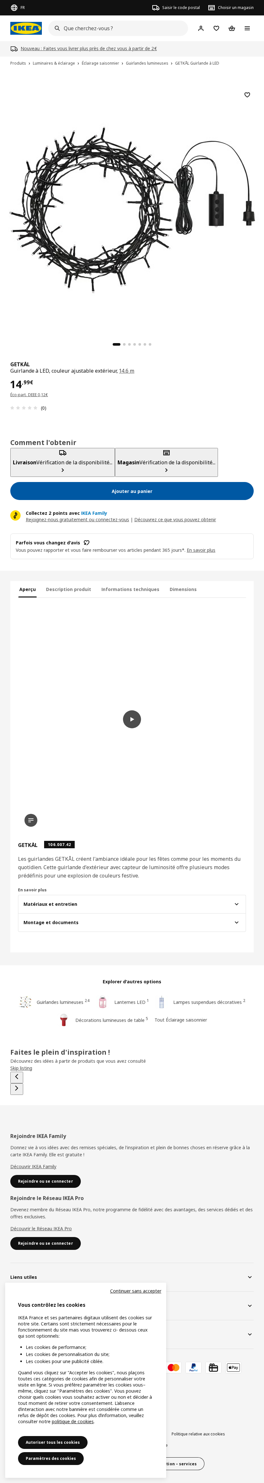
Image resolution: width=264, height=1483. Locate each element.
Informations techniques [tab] (130, 589)
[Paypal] (193, 1367)
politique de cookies (73, 1421)
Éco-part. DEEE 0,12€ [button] (29, 394)
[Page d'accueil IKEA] (26, 28)
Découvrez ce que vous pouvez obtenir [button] (175, 519)
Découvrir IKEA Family (33, 1166)
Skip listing (21, 1068)
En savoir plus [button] (201, 550)
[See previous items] (16, 1077)
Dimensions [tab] (183, 589)
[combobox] (116, 28)
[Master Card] (173, 1367)
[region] (132, 209)
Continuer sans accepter (135, 1291)
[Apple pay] (233, 1367)
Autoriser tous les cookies (53, 1442)
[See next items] (16, 1089)
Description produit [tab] (68, 589)
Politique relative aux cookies (198, 1434)
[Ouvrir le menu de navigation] (247, 28)
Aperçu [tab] (27, 589)
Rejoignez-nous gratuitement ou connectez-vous (77, 519)
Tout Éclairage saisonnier (181, 1020)
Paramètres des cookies (51, 1458)
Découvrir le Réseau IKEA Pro (41, 1228)
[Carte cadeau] (213, 1367)
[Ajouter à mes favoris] (247, 94)
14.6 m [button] (127, 371)
